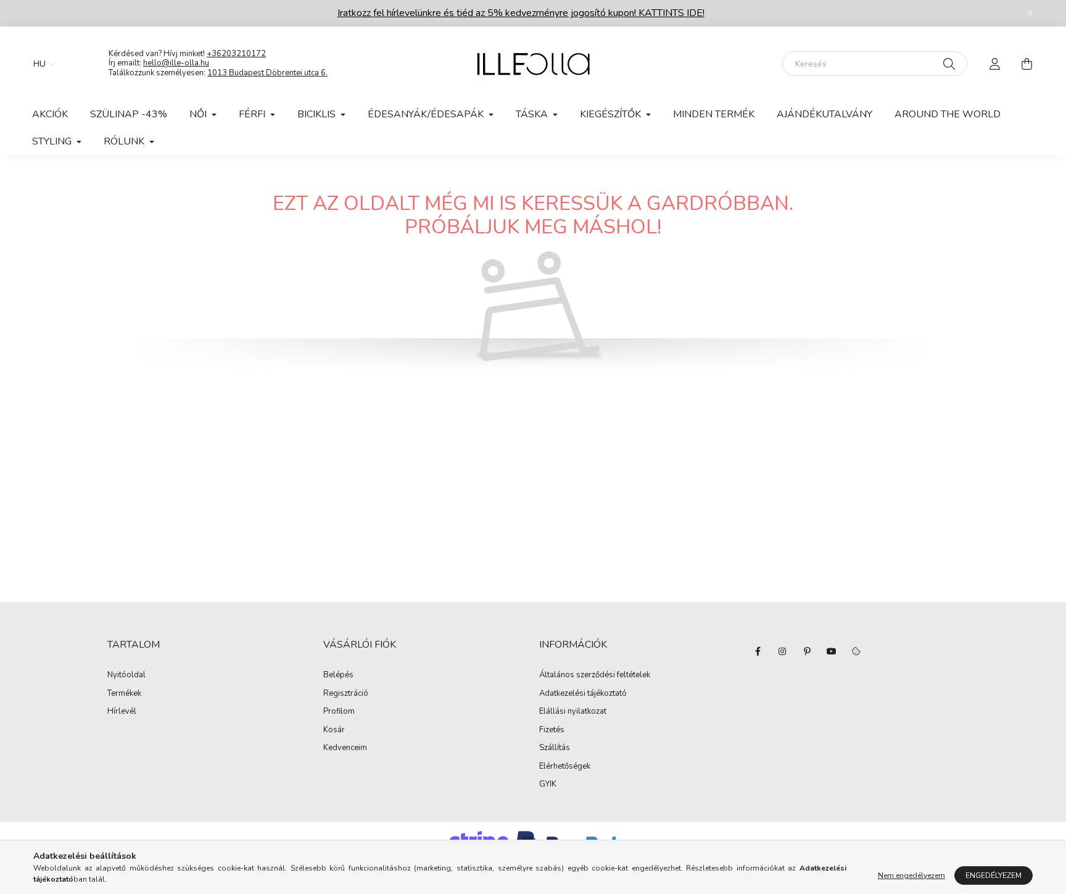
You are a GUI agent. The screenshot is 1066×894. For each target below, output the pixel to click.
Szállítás (554, 748)
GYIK (547, 785)
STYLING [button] (53, 141)
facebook (757, 651)
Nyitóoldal (126, 675)
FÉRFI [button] (253, 114)
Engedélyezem (993, 875)
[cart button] (1026, 63)
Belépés (338, 675)
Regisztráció (345, 694)
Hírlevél (121, 712)
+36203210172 (236, 53)
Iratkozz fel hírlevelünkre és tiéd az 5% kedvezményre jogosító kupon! (520, 13)
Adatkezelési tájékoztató (583, 694)
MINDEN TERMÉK (713, 114)
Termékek (124, 694)
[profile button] (994, 63)
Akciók (50, 114)
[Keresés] (949, 63)
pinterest (807, 651)
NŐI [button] (199, 114)
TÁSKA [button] (533, 114)
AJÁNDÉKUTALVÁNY (824, 114)
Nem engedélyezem (911, 875)
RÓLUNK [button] (125, 141)
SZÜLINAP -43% (128, 114)
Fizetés (551, 730)
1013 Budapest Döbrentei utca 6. (267, 72)
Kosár (334, 730)
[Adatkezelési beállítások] (856, 651)
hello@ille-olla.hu (176, 63)
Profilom (339, 712)
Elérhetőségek (564, 767)
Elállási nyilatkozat (572, 712)
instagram (782, 651)
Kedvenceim (345, 748)
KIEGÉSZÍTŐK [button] (611, 114)
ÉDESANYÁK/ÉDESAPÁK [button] (427, 114)
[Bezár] (1029, 13)
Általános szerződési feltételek (594, 675)
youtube (831, 651)
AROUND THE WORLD (948, 114)
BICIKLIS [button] (317, 114)
